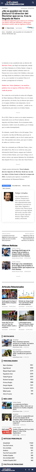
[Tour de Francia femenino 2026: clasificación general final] (7, 352)
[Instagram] (29, 469)
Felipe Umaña (10, 28)
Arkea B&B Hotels (16, 185)
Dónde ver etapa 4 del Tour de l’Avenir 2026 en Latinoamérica (26, 302)
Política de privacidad (13, 464)
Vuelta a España (16, 248)
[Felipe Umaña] (3, 28)
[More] (28, 227)
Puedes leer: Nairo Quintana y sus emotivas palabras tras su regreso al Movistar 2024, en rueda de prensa (16, 88)
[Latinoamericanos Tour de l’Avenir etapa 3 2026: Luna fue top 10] (26, 316)
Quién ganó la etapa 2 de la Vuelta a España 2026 (9, 302)
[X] (14, 227)
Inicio (3, 32)
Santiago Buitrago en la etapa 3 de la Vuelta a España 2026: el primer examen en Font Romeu (21, 253)
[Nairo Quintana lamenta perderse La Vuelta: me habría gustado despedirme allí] (7, 342)
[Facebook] (10, 227)
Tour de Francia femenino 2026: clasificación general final (22, 353)
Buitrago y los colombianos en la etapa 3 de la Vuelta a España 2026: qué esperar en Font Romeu (23, 266)
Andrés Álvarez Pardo (17, 258)
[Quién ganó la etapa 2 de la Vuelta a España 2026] (9, 294)
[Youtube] (32, 469)
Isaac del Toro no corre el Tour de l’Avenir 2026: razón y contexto (9, 325)
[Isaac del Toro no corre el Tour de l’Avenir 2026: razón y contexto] (9, 316)
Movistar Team (7, 65)
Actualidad (4, 8)
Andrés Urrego (16, 435)
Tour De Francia (17, 349)
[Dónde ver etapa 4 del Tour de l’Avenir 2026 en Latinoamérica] (26, 294)
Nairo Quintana (6, 188)
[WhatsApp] (23, 227)
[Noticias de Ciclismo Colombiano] (14, 3)
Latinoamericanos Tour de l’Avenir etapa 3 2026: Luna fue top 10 (26, 325)
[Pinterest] (19, 227)
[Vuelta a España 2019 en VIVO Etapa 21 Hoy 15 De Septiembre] (7, 430)
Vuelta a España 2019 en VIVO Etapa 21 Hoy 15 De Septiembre (23, 431)
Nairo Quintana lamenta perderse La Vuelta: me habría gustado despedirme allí (23, 343)
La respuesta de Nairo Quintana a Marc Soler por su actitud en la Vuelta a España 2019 (23, 406)
